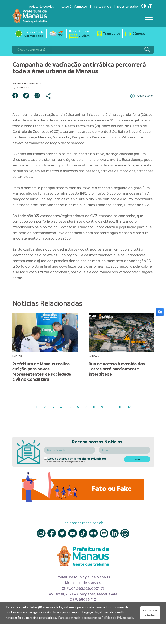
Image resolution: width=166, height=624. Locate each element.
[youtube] (72, 533)
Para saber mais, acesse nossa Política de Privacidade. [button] (96, 618)
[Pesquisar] (147, 50)
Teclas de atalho (127, 6)
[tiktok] (83, 533)
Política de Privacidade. (91, 458)
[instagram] (41, 533)
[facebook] (51, 533)
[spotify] (104, 533)
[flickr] (93, 533)
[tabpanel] (45, 347)
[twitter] (62, 533)
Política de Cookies (41, 6)
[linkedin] (114, 533)
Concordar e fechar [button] (150, 613)
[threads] (124, 533)
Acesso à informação (73, 6)
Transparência (102, 6)
